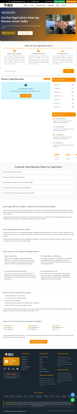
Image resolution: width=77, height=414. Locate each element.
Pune (26, 396)
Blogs (57, 5)
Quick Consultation (59, 1)
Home (25, 5)
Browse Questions (26, 33)
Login (71, 5)
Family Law (63, 84)
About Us (64, 5)
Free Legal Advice (71, 1)
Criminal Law (63, 88)
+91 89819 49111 (35, 1)
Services (32, 5)
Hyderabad (39, 396)
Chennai (46, 396)
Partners (41, 366)
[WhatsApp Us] (73, 400)
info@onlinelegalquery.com (18, 1)
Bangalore (19, 396)
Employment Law (63, 95)
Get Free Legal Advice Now (39, 341)
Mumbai (12, 396)
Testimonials (51, 5)
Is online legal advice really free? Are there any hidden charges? (18, 182)
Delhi (70, 396)
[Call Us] (73, 395)
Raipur (57, 396)
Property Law (63, 92)
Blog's (40, 359)
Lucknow (32, 396)
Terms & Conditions (44, 371)
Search (68, 71)
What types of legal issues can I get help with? (14, 177)
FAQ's (40, 364)
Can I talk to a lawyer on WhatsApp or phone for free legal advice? (19, 193)
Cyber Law (24, 364)
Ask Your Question (10, 33)
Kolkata (6, 396)
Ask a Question (47, 78)
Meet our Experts (40, 5)
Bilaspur (64, 396)
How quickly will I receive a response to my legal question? (17, 187)
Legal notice (24, 369)
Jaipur (52, 396)
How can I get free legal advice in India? (12, 172)
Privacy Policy (42, 369)
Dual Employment (25, 366)
